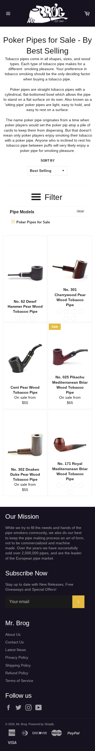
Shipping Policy (18, 665)
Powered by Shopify (41, 724)
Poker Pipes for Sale (32, 222)
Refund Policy (16, 673)
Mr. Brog (21, 724)
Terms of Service (19, 680)
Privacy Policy (16, 657)
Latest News (15, 650)
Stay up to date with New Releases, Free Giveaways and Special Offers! (39, 586)
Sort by (48, 160)
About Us (13, 634)
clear (80, 211)
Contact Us (14, 642)
